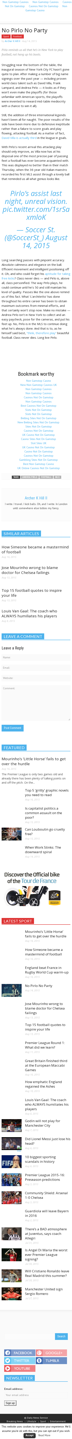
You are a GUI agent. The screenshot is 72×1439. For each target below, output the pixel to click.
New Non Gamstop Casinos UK (38, 385)
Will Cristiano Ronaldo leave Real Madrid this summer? (47, 1273)
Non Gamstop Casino (46, 8)
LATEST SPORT (18, 921)
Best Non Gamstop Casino (38, 464)
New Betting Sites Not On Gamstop (38, 422)
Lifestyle (31, 1421)
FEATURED (14, 747)
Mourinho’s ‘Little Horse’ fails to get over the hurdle (34, 761)
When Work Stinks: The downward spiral (43, 849)
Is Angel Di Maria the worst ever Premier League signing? (46, 1254)
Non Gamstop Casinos (39, 389)
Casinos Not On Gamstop (43, 6)
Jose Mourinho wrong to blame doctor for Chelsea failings (30, 570)
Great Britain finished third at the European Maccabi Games (46, 1065)
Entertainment (58, 1421)
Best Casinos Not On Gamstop (38, 405)
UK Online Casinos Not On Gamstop (38, 468)
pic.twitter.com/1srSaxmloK (36, 213)
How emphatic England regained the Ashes (43, 1084)
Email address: (13, 1389)
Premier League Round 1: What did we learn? (45, 1045)
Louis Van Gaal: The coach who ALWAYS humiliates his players (29, 613)
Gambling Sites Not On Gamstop (38, 460)
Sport (6, 36)
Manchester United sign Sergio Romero (44, 1291)
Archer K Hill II (12, 41)
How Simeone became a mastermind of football (35, 549)
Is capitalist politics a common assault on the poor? (43, 813)
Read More (44, 1435)
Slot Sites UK (38, 443)
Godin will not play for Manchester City (42, 1123)
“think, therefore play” (41, 333)
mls (57, 477)
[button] (15, 18)
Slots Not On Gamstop (38, 410)
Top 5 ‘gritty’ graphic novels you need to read (47, 792)
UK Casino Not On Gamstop (38, 435)
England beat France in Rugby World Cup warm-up (47, 969)
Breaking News (15, 1421)
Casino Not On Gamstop (38, 451)
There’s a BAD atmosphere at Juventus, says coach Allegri (46, 1233)
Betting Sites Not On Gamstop (38, 418)
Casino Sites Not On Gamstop (38, 439)
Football (17, 36)
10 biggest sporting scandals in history (40, 1159)
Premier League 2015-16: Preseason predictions (45, 1177)
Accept (30, 1435)
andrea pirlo (29, 477)
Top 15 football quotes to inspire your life (32, 593)
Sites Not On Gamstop (38, 426)
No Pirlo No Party (38, 985)
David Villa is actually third (19, 138)
